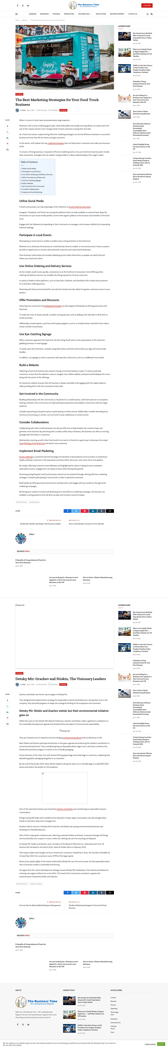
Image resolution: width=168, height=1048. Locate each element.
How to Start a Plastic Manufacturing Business (97, 578)
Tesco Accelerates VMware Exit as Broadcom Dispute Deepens (142, 176)
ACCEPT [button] (161, 1044)
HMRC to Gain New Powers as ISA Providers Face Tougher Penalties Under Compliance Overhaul (142, 68)
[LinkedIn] (7, 137)
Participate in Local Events (31, 172)
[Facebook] (7, 126)
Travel (113, 1029)
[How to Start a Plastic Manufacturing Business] (98, 565)
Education (101, 14)
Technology (84, 14)
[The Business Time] (84, 5)
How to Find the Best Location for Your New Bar (86, 524)
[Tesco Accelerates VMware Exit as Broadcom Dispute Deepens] (124, 177)
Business (44, 14)
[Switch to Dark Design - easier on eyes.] (147, 14)
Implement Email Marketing (32, 192)
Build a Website (27, 183)
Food (112, 1032)
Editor (24, 110)
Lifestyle (132, 14)
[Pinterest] (7, 143)
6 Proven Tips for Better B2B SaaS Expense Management (40, 905)
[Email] (7, 149)
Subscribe (147, 5)
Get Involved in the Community (33, 186)
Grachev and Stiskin (65, 809)
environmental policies (72, 738)
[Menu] (16, 14)
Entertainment (117, 14)
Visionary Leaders (36, 884)
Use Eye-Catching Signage (31, 180)
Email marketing (25, 457)
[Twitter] (7, 132)
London (32, 14)
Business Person (22, 884)
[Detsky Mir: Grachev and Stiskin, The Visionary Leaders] (64, 636)
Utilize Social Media (29, 169)
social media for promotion (80, 207)
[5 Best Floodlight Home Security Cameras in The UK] (124, 147)
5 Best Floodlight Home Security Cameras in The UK (141, 146)
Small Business (34, 502)
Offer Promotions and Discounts (33, 177)
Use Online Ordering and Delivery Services (37, 174)
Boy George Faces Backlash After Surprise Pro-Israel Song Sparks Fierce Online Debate (142, 36)
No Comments (42, 110)
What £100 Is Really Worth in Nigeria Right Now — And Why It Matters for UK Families (142, 52)
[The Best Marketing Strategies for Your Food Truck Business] (64, 57)
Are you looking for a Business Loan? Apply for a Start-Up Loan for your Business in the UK (63, 579)
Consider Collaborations (30, 189)
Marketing (69, 14)
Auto (112, 1015)
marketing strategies (56, 143)
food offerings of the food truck (32, 443)
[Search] (151, 14)
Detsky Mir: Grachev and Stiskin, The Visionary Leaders (40, 524)
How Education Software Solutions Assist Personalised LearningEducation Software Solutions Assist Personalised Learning (142, 129)
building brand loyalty (52, 306)
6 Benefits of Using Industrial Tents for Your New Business (30, 561)
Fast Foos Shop (21, 502)
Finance (56, 14)
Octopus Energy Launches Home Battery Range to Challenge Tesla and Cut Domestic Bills (142, 161)
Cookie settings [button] (150, 1044)
